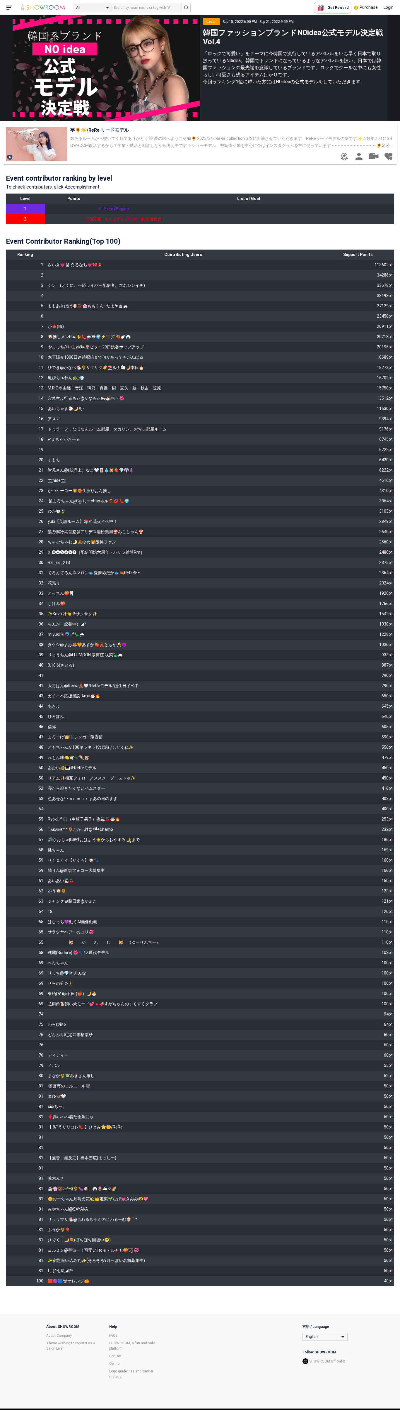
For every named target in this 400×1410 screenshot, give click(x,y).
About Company (59, 1335)
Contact (115, 1356)
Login (389, 7)
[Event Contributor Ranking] (344, 156)
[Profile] (359, 156)
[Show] (373, 156)
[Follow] (388, 156)
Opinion (115, 1364)
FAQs (113, 1335)
